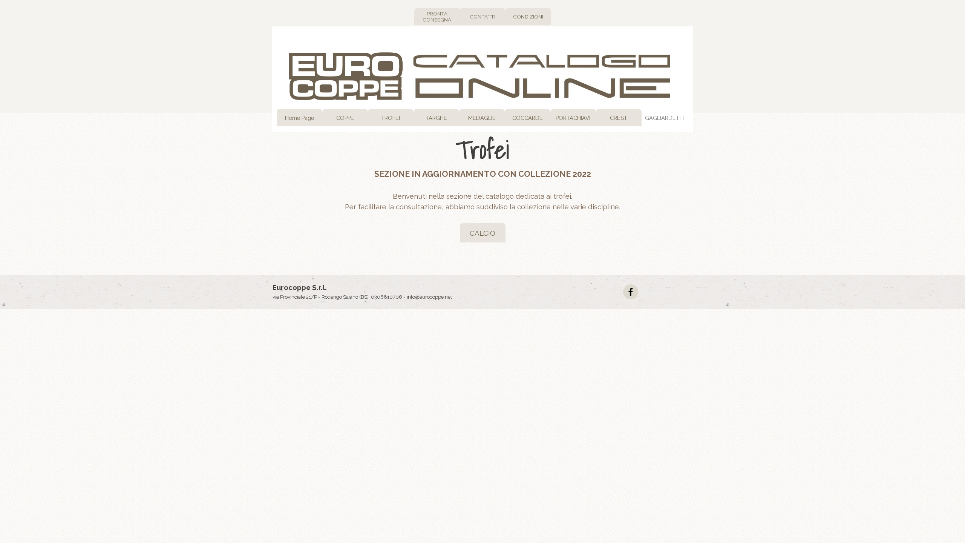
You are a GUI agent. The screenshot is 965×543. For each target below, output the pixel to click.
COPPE (345, 118)
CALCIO (482, 233)
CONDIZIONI (528, 17)
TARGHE (436, 118)
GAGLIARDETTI (664, 118)
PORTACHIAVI (573, 118)
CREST (618, 118)
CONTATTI (482, 17)
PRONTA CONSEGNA (437, 17)
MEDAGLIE (482, 118)
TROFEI (390, 118)
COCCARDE (527, 118)
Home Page (299, 118)
